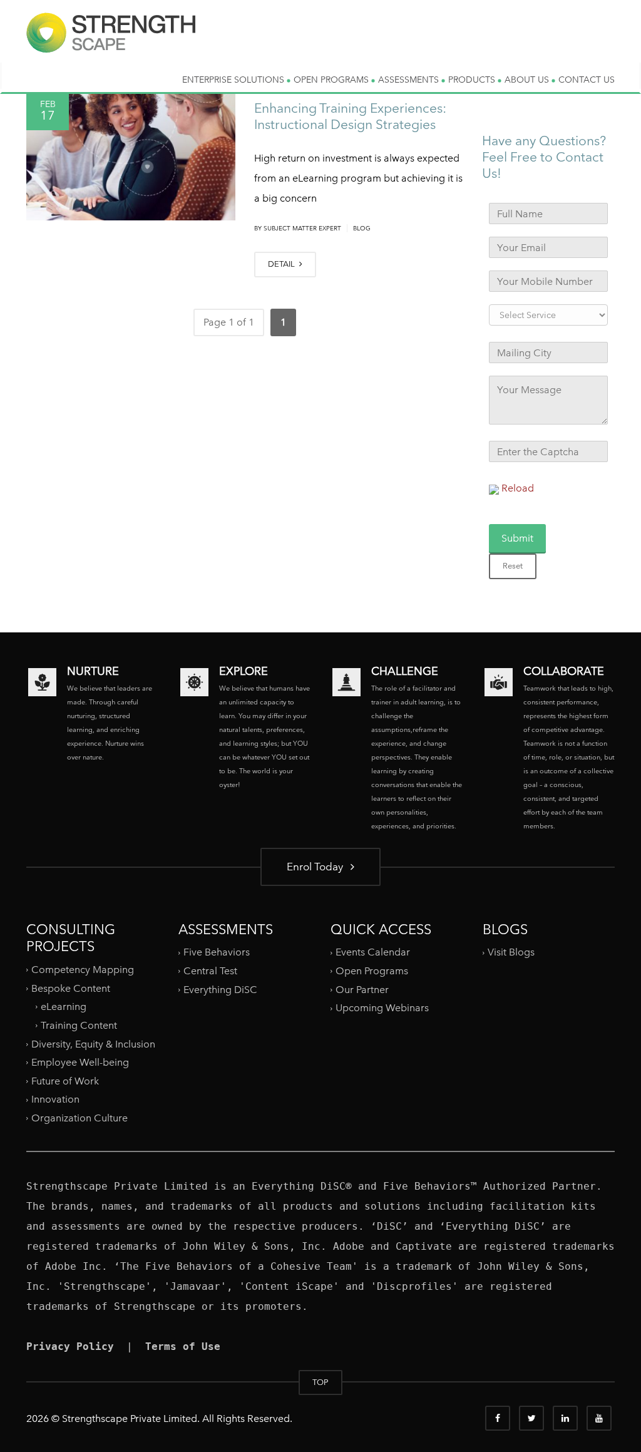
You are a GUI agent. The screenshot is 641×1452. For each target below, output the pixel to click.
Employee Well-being (80, 1062)
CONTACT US (586, 79)
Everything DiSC (221, 990)
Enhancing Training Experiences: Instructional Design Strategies (350, 116)
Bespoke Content (70, 988)
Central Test (210, 971)
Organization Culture (79, 1118)
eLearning (63, 1006)
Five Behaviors (216, 952)
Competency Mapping (82, 970)
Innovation (55, 1099)
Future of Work (65, 1081)
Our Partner (362, 990)
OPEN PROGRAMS (332, 79)
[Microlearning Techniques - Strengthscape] (110, 43)
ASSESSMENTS (409, 79)
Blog (362, 228)
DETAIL (282, 264)
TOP (320, 1382)
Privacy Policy (70, 1346)
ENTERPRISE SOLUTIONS (234, 79)
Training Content (79, 1025)
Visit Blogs (511, 952)
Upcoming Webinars (382, 1008)
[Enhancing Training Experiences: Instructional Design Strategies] (130, 155)
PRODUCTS (473, 79)
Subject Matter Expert (302, 228)
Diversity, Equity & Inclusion (93, 1043)
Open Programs (372, 971)
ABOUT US (528, 79)
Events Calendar (373, 952)
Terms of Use (182, 1346)
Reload (517, 488)
